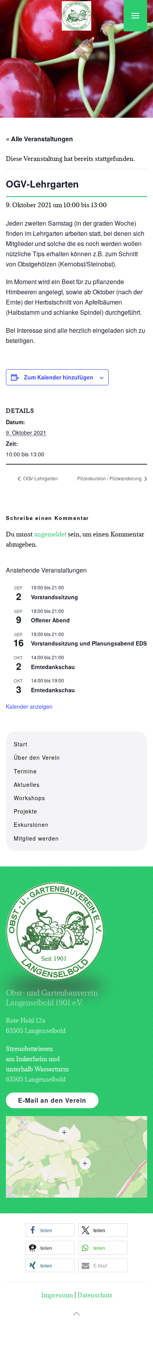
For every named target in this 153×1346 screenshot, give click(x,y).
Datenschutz (94, 1295)
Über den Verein (37, 757)
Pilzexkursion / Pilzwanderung (110, 478)
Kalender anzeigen (29, 706)
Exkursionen (31, 824)
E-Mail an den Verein (52, 1100)
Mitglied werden (36, 838)
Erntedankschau (53, 667)
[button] (135, 15)
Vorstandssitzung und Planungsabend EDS (89, 643)
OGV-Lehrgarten (40, 478)
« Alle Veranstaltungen (39, 138)
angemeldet (50, 534)
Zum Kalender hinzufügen (58, 377)
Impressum (57, 1295)
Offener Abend (50, 620)
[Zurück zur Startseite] (76, 15)
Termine (25, 771)
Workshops (29, 798)
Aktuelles (27, 784)
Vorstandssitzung (54, 597)
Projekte (25, 811)
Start (20, 744)
